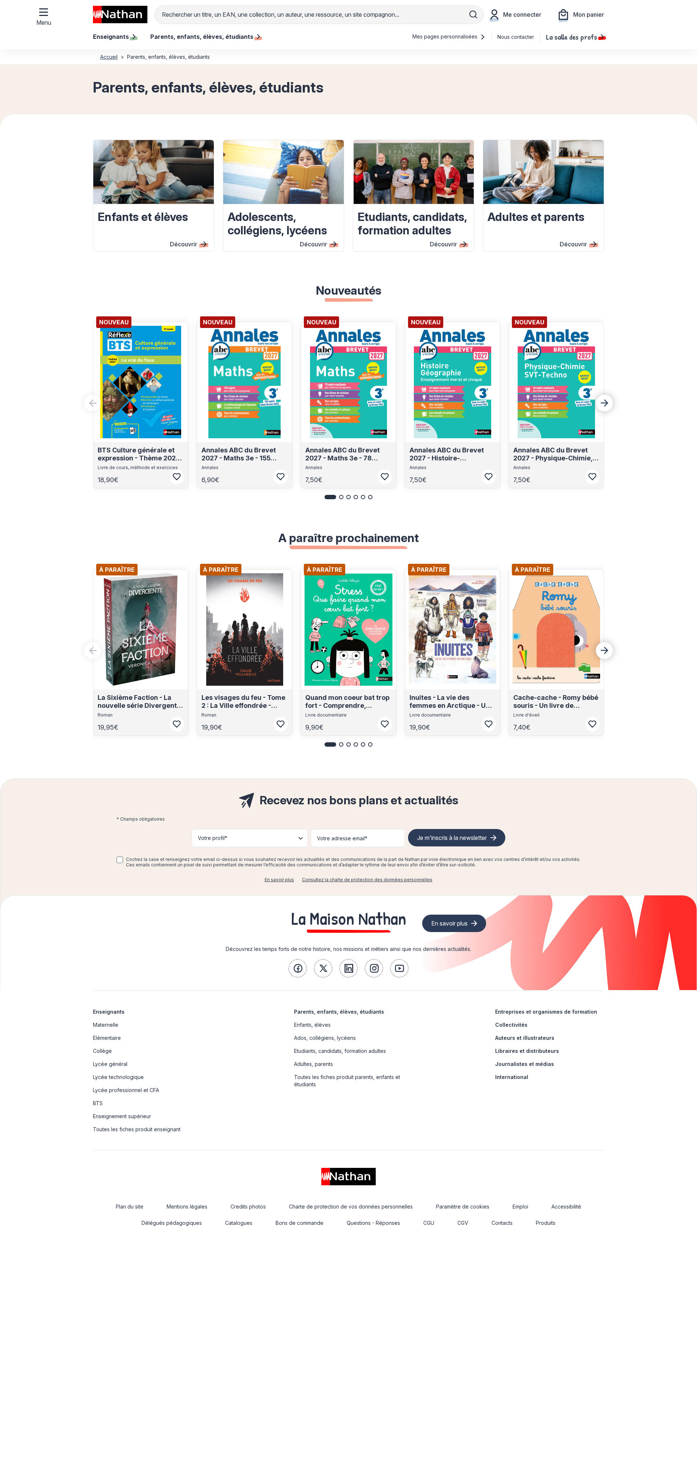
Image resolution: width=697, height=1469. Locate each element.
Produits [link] (545, 1223)
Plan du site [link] (129, 1206)
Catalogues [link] (238, 1223)
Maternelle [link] (105, 1025)
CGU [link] (428, 1223)
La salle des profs (571, 36)
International (511, 1077)
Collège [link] (102, 1051)
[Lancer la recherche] (473, 15)
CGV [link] (462, 1223)
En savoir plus (279, 879)
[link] (298, 968)
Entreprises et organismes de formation (546, 1012)
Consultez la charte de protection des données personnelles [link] (367, 879)
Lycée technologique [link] (118, 1077)
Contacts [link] (502, 1223)
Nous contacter (515, 37)
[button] (330, 497)
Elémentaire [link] (107, 1038)
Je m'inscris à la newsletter (452, 837)
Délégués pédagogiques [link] (172, 1223)
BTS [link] (98, 1103)
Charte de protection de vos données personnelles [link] (351, 1206)
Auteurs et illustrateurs (524, 1038)
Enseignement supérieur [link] (122, 1116)
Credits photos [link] (248, 1206)
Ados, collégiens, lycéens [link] (325, 1038)
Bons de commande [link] (299, 1223)
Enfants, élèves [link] (312, 1025)
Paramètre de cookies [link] (462, 1206)
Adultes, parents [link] (313, 1064)
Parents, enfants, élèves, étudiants (339, 1012)
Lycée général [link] (110, 1064)
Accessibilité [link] (566, 1206)
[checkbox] (120, 860)
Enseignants (109, 1012)
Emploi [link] (520, 1206)
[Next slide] (604, 403)
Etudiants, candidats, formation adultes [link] (340, 1051)
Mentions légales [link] (187, 1206)
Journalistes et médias (524, 1064)
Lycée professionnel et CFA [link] (126, 1090)
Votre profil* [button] (212, 838)
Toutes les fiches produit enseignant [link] (136, 1129)
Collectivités (511, 1025)
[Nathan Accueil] (120, 14)
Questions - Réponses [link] (373, 1223)
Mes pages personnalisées (445, 36)
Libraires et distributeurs (527, 1051)
